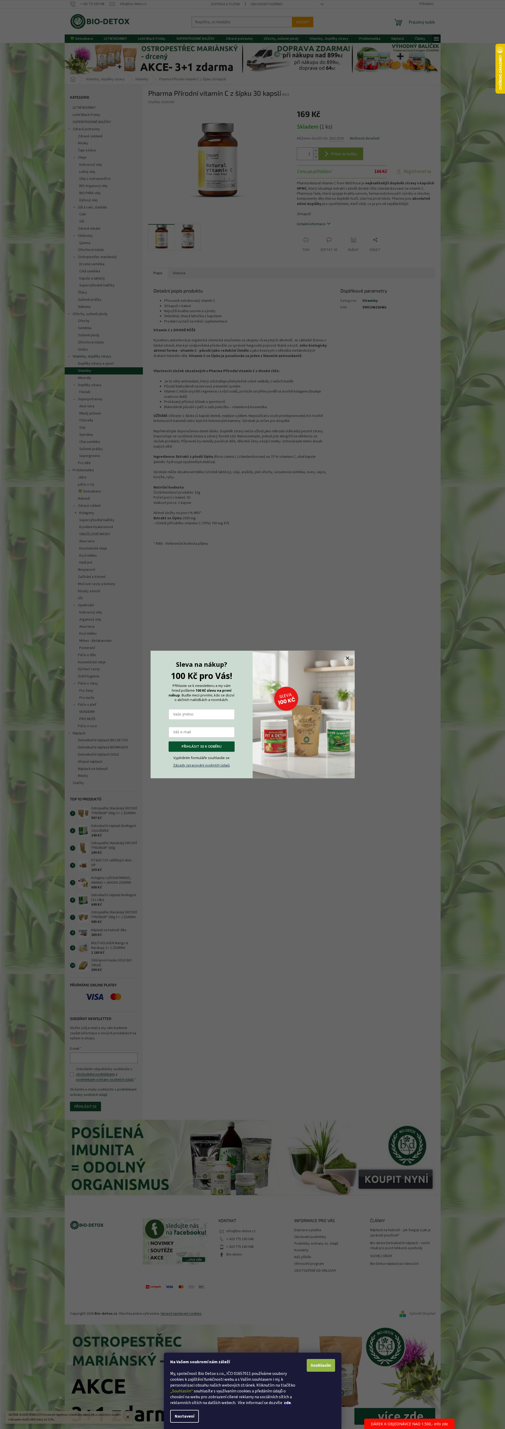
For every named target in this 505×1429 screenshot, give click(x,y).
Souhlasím (321, 1365)
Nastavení (184, 1416)
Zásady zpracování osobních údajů (201, 765)
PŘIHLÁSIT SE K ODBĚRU (202, 746)
